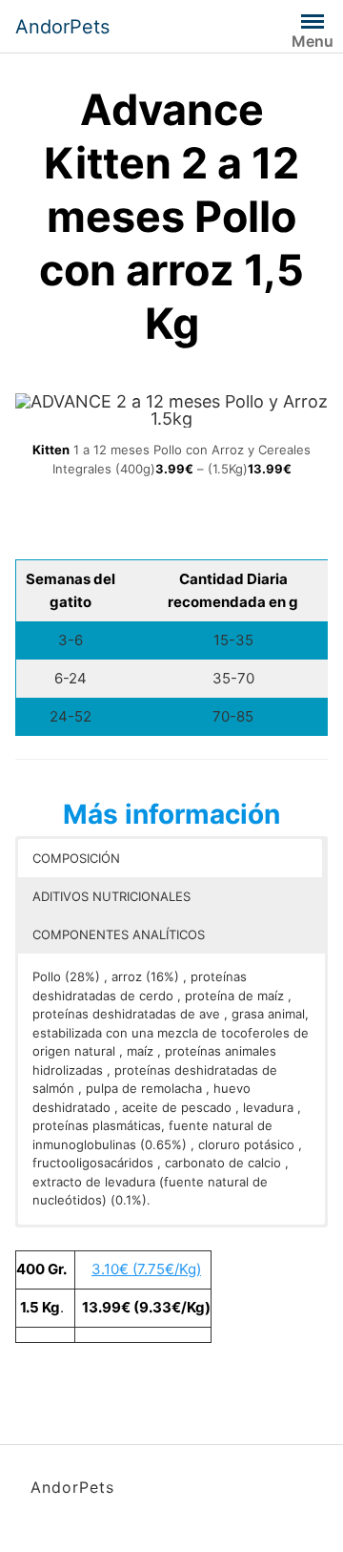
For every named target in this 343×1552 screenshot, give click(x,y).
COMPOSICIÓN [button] (76, 858)
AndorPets (62, 26)
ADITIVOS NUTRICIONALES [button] (111, 896)
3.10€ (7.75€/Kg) (146, 1269)
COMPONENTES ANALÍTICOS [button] (118, 934)
